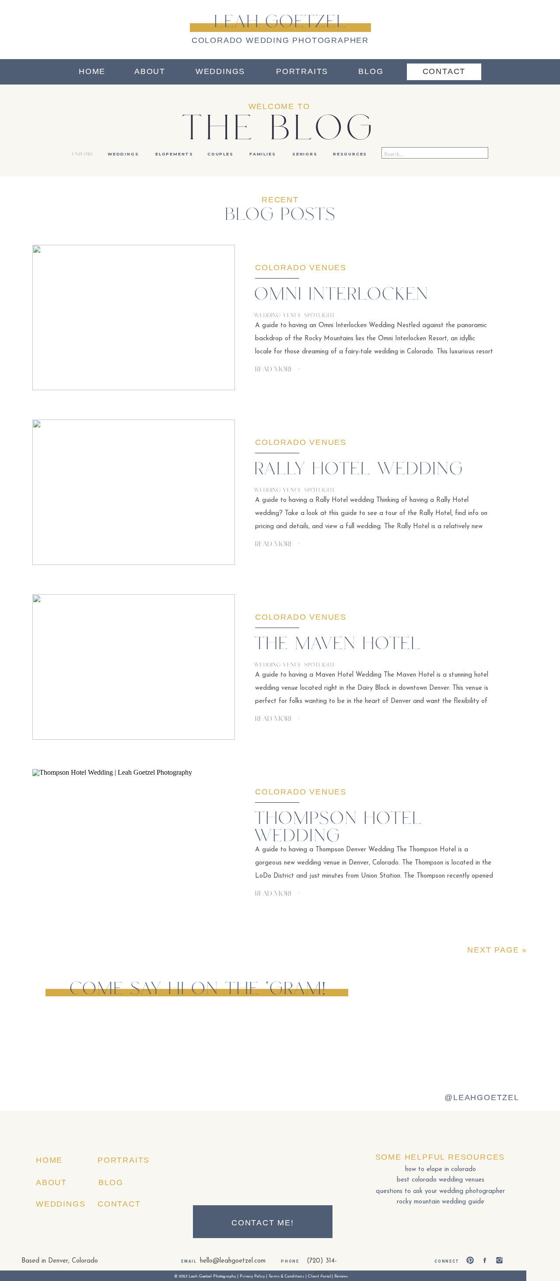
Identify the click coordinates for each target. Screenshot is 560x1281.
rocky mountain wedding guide (440, 1202)
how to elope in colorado (440, 1169)
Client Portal (319, 1276)
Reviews (341, 1276)
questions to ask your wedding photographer (440, 1191)
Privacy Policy (252, 1276)
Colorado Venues (300, 267)
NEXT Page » (497, 950)
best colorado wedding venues (440, 1180)
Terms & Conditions (286, 1276)
